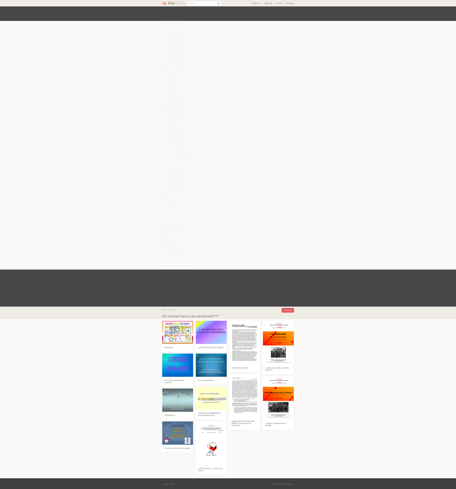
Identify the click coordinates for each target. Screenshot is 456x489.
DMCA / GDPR (279, 484)
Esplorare (256, 3)
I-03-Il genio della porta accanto (174, 381)
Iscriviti (279, 3)
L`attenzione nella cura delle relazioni (277, 368)
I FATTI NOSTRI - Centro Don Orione (210, 469)
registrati (268, 3)
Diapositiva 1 (170, 415)
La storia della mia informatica (210, 347)
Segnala (290, 484)
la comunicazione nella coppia (177, 448)
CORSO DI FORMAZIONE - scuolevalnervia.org (210, 414)
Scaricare (288, 310)
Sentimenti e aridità (240, 367)
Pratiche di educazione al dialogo (276, 424)
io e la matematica (205, 380)
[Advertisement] (228, 13)
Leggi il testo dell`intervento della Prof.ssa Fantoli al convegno (243, 423)
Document (168, 347)
